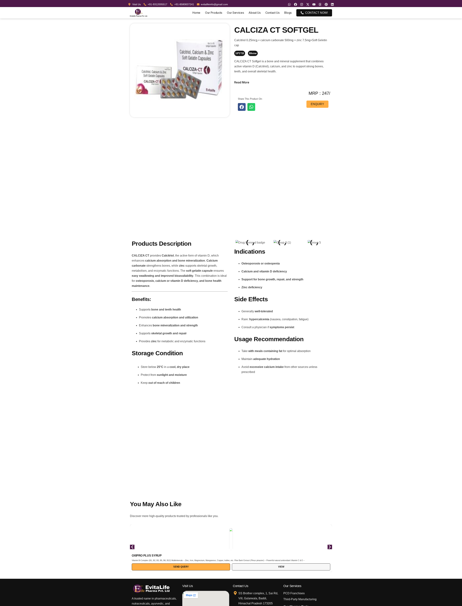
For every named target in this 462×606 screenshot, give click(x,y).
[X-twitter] (307, 4)
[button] (242, 107)
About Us (254, 12)
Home (196, 12)
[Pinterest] (326, 4)
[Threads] (320, 4)
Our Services (235, 12)
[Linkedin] (332, 4)
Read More (241, 82)
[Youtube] (313, 4)
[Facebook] (295, 4)
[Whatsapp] (289, 4)
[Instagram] (301, 4)
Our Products (213, 12)
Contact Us (272, 12)
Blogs (288, 12)
